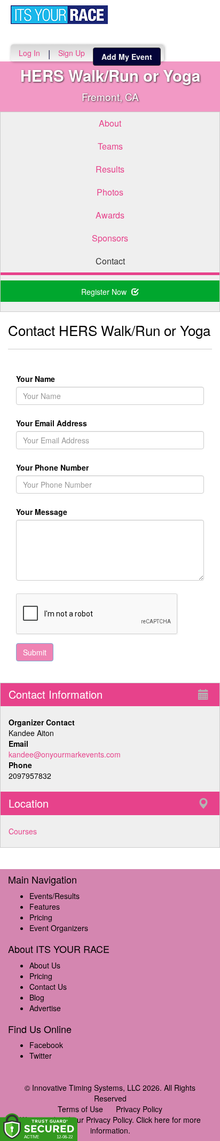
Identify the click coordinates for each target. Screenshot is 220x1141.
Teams (110, 146)
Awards (110, 215)
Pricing (40, 917)
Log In (29, 53)
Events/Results (54, 895)
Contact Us (48, 986)
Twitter (40, 1055)
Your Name (54, 378)
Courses (23, 831)
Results (110, 169)
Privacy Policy (139, 1109)
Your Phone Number (52, 467)
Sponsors (110, 238)
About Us (44, 965)
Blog (36, 997)
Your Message (60, 511)
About (110, 123)
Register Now (105, 291)
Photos (110, 192)
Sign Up (71, 53)
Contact (110, 261)
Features (44, 906)
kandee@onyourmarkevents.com (65, 754)
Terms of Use (80, 1109)
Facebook (46, 1045)
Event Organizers (58, 928)
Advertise (45, 1008)
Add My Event (126, 56)
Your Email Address (94, 423)
